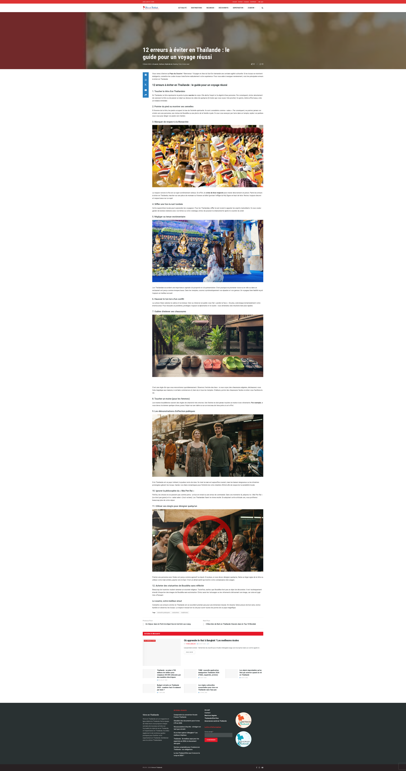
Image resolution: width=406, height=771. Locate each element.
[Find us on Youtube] (262, 767)
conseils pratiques (163, 612)
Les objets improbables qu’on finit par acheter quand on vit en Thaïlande (250, 672)
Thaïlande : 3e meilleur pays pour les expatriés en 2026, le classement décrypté (186, 741)
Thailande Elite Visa (212, 718)
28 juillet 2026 (162, 680)
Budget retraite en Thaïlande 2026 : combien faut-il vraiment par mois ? (169, 687)
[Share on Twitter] (146, 84)
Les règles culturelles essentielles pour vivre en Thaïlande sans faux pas (208, 687)
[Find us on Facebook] (256, 767)
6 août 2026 (202, 677)
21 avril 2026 (203, 692)
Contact (240, 2)
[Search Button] (262, 8)
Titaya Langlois (191, 644)
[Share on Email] (146, 90)
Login (261, 2)
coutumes (175, 612)
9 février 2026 (147, 64)
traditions (184, 612)
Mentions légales (211, 715)
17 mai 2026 (161, 692)
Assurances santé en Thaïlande (216, 721)
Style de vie (168, 64)
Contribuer (253, 2)
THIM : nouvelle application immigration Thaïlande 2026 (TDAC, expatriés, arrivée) (208, 672)
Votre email (209, 732)
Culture (161, 64)
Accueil (235, 2)
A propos (246, 2)
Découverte (223, 8)
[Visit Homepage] (151, 8)
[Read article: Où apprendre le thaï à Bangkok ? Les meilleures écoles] (162, 652)
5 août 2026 (244, 677)
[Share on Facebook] (146, 74)
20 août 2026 (202, 644)
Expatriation (238, 8)
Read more (190, 652)
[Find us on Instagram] (259, 767)
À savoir (251, 8)
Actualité (182, 8)
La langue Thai (149, 640)
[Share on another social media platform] (146, 95)
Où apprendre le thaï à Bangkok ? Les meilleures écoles (211, 640)
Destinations (196, 8)
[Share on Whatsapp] (146, 79)
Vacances (210, 8)
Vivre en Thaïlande (156, 767)
